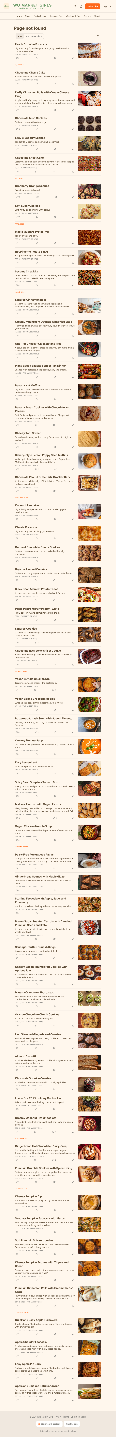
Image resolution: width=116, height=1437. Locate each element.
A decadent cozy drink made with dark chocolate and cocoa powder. (44, 1123)
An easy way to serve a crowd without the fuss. (38, 951)
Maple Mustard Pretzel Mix (32, 231)
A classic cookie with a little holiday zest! (34, 1018)
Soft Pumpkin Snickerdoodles (34, 1240)
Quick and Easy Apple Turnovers (36, 1320)
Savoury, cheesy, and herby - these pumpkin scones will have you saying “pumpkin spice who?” (44, 1271)
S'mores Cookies (26, 628)
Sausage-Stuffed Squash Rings (35, 947)
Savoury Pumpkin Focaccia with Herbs (40, 1218)
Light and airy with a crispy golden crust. (35, 531)
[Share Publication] (81, 6)
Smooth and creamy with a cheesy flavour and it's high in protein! (43, 438)
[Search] (75, 6)
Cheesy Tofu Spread (28, 433)
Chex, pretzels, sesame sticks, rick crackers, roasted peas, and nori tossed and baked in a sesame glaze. (45, 277)
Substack (44, 1431)
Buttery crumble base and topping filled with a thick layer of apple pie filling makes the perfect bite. (44, 1369)
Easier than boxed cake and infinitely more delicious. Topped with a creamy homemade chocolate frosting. (44, 163)
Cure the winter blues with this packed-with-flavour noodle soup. (43, 832)
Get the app (72, 1424)
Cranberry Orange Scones (32, 186)
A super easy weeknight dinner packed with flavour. (40, 593)
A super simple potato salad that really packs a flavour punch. (45, 255)
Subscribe (92, 6)
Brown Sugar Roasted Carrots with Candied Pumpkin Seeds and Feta (43, 923)
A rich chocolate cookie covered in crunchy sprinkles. (40, 1082)
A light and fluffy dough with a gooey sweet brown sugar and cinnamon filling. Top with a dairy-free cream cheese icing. (45, 101)
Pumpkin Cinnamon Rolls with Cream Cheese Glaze (44, 1289)
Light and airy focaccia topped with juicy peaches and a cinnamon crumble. (42, 50)
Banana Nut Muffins (28, 385)
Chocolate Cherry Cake (30, 72)
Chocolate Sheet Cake (29, 157)
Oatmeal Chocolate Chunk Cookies (37, 547)
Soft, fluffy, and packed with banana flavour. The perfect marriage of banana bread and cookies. (42, 416)
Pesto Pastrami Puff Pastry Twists (37, 608)
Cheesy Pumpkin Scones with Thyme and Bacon (42, 1264)
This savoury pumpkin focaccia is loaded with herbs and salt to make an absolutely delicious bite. (44, 1224)
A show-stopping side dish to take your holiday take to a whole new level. (42, 930)
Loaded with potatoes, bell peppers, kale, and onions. (41, 369)
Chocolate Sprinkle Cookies (33, 1078)
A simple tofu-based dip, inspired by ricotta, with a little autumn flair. (42, 1202)
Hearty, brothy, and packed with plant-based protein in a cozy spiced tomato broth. (45, 788)
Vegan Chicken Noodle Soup (33, 826)
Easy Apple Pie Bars (28, 1364)
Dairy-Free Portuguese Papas (34, 854)
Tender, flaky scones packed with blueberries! (37, 141)
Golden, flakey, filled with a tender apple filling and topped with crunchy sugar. (43, 1325)
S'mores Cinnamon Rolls (31, 299)
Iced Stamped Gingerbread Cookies (38, 1034)
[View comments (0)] (36, 58)
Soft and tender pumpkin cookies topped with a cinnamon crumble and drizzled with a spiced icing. (43, 1173)
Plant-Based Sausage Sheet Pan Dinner (40, 365)
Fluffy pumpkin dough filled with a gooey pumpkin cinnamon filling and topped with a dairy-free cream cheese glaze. (45, 1297)
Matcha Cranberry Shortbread (34, 992)
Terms (66, 1416)
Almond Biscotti (25, 1056)
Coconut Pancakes (27, 505)
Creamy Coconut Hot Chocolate (35, 1118)
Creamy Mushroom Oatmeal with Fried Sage (43, 321)
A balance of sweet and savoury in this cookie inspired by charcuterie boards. (43, 976)
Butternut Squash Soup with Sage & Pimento (43, 718)
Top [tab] (27, 36)
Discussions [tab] (36, 36)
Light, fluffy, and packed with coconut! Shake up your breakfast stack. (41, 511)
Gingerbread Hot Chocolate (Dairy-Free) (41, 1146)
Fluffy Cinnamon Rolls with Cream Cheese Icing (42, 94)
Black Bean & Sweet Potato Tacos (36, 589)
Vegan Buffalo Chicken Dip (32, 679)
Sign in (107, 6)
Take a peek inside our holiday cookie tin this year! (39, 1102)
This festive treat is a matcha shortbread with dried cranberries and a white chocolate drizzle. (39, 998)
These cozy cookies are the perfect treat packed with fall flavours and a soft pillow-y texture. (42, 1246)
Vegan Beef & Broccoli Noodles (35, 698)
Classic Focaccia (26, 527)
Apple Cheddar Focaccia (31, 1342)
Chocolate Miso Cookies (31, 118)
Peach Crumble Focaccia (31, 44)
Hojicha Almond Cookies (31, 569)
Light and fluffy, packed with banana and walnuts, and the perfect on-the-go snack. (43, 391)
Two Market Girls (30, 54)
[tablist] (29, 36)
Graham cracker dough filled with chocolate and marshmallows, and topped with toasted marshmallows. (42, 305)
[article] (58, 51)
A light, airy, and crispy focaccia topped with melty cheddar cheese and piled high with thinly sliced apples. (43, 1347)
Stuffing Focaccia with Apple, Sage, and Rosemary (40, 900)
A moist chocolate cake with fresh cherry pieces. (38, 76)
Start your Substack (50, 1424)
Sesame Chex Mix (26, 271)
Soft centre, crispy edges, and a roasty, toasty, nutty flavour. (44, 573)
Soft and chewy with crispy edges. (31, 122)
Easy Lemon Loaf (26, 762)
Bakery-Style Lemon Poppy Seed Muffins (41, 455)
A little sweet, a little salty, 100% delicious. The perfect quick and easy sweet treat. (44, 482)
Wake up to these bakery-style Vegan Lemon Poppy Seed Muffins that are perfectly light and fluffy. (42, 460)
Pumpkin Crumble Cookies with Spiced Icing (43, 1168)
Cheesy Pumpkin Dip (28, 1196)
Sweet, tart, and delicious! (27, 189)
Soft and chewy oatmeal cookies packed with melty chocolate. (40, 552)
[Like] (17, 580)
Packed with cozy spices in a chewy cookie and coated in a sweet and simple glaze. (43, 1040)
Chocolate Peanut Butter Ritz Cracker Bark (42, 477)
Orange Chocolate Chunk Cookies (37, 1014)
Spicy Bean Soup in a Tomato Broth (37, 782)
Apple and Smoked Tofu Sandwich (37, 1386)
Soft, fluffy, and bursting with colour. (32, 209)
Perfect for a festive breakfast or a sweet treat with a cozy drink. (43, 882)
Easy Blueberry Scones (30, 137)
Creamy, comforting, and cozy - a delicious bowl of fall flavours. (41, 724)
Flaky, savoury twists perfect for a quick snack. (37, 612)
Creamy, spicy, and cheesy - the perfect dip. (36, 682)
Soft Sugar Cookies (27, 205)
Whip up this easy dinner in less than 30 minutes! (39, 702)
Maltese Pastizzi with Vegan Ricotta (38, 804)
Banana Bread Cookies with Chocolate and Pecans (42, 409)
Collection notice (78, 1416)
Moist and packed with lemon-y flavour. (34, 766)
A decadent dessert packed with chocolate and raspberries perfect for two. (43, 656)
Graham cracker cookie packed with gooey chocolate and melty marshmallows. (43, 634)
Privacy (58, 1416)
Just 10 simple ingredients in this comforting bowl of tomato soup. (44, 746)
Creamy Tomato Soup (29, 740)
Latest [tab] (19, 36)
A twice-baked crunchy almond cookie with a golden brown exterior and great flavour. (44, 1062)
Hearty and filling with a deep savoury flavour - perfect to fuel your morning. (45, 327)
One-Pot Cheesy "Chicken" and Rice (38, 343)
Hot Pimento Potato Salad (31, 251)
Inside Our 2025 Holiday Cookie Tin (38, 1098)
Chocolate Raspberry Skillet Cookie (38, 650)
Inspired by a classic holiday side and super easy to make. (43, 906)
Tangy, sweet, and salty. (26, 235)
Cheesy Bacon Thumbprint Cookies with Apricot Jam (41, 968)
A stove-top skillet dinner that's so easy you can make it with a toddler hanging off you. (44, 349)
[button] (18, 16)
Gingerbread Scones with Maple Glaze (40, 876)
